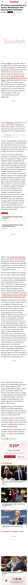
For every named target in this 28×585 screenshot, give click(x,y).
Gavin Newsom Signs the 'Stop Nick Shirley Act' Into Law (14, 482)
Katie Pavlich (4, 12)
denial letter (10, 122)
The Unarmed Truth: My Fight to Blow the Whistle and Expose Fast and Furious (14, 78)
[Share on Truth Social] (5, 439)
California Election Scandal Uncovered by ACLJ (12, 526)
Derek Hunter (4, 507)
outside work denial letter (17, 257)
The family (4, 406)
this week (8, 63)
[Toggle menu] (2, 2)
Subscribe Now (20, 456)
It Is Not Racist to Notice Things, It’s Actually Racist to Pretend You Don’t (13, 504)
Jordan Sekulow (5, 527)
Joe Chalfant (4, 484)
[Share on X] (2, 439)
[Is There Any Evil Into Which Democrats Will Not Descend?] (14, 563)
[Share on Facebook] (7, 439)
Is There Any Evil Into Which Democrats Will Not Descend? (12, 573)
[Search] (25, 1)
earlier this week (12, 426)
